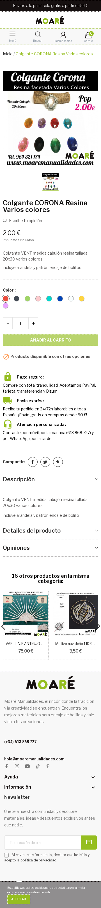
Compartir (33, 462)
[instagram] (17, 766)
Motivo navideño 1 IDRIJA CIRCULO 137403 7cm (75, 644)
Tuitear (45, 462)
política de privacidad (38, 860)
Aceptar (18, 899)
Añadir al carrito (50, 340)
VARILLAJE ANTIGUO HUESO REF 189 (26, 644)
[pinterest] (48, 766)
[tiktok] (37, 766)
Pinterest (58, 462)
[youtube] (27, 766)
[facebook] (6, 766)
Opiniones (16, 547)
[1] (89, 842)
